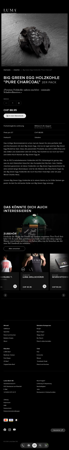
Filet (38, 351)
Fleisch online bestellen (44, 341)
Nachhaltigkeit (41, 386)
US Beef (6, 361)
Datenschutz (8, 408)
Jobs (38, 389)
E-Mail (5, 389)
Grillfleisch (7, 328)
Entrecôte (40, 355)
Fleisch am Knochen (10, 335)
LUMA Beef (7, 351)
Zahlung (6, 399)
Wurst (5, 341)
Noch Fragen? (41, 380)
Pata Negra (7, 358)
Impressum (7, 402)
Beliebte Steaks (8, 338)
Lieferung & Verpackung (44, 383)
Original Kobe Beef (9, 364)
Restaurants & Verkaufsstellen (46, 392)
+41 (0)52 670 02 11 (10, 392)
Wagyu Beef (40, 335)
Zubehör (17, 70)
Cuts (38, 348)
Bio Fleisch (40, 338)
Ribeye (39, 358)
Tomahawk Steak (42, 361)
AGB (5, 405)
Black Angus (40, 331)
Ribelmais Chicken (9, 355)
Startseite (7, 70)
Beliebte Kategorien (44, 325)
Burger (39, 328)
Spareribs (6, 331)
